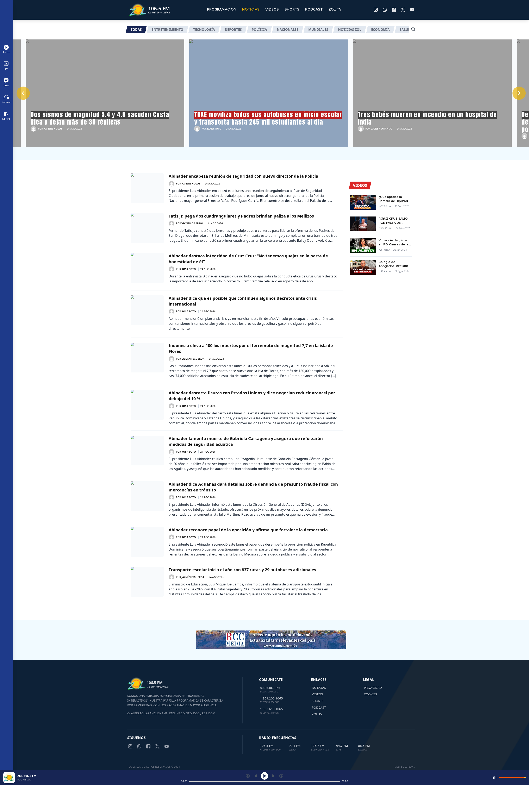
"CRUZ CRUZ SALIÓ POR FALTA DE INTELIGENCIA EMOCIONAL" (393, 221)
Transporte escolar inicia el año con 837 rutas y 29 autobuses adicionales (242, 569)
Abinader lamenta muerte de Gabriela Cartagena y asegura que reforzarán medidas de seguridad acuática (246, 441)
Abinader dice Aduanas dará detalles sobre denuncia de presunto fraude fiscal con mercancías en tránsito (253, 487)
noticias (251, 9)
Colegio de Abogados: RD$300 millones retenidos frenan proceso (393, 264)
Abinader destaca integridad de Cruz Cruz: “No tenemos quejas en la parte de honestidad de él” (248, 258)
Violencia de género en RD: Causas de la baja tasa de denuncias (394, 242)
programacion (221, 9)
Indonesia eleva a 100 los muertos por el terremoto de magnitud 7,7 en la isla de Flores (251, 348)
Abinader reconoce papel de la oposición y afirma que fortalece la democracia (248, 530)
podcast (314, 9)
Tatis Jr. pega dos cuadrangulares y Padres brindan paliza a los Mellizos (241, 216)
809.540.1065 (270, 688)
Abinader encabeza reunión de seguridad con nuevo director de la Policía (243, 176)
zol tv (335, 9)
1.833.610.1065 (271, 709)
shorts (292, 9)
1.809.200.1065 (271, 698)
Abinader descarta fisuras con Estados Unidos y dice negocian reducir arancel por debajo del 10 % (252, 395)
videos (272, 9)
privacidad (373, 687)
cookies (370, 694)
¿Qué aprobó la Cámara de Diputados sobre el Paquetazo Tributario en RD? (395, 199)
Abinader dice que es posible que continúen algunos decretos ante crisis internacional (243, 301)
